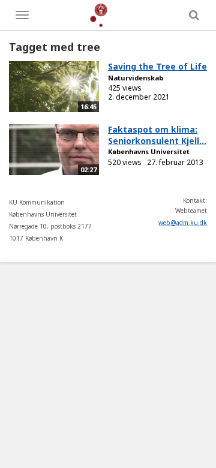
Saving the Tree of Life (157, 66)
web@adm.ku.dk (182, 222)
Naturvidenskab (135, 77)
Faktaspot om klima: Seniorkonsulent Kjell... (157, 135)
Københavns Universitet (149, 151)
